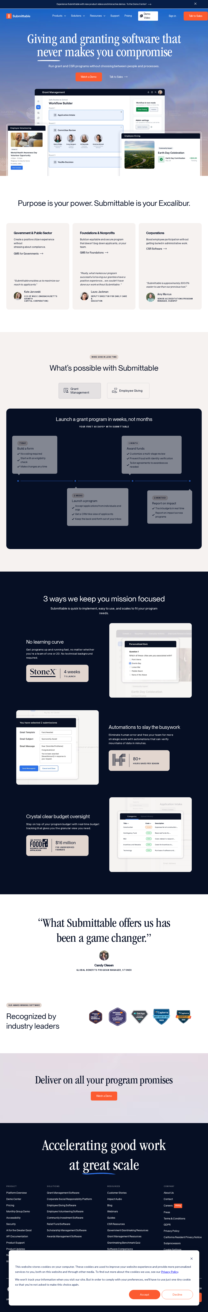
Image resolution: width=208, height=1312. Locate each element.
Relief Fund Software (58, 1224)
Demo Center (13, 1199)
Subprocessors (172, 1243)
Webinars (112, 1211)
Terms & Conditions (174, 1218)
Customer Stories (117, 1192)
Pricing (128, 15)
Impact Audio (114, 1199)
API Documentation (17, 1236)
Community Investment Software (65, 1217)
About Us (169, 1192)
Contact (168, 1199)
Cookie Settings (172, 1249)
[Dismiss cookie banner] (191, 1259)
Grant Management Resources (124, 1236)
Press (167, 1212)
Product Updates (15, 1249)
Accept (144, 1294)
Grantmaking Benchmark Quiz (123, 1242)
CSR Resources (116, 1224)
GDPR (167, 1224)
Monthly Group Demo (18, 1211)
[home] (18, 16)
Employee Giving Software (61, 1205)
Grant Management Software (63, 1192)
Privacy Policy (169, 1271)
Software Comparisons (120, 1249)
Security (11, 1224)
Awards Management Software (64, 1236)
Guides (111, 1217)
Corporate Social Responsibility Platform (69, 1199)
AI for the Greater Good (18, 1230)
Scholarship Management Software (67, 1230)
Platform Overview (16, 1192)
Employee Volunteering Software (65, 1211)
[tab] (79, 391)
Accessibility (13, 1217)
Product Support (15, 1242)
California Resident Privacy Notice (183, 1237)
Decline (177, 1294)
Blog (109, 1205)
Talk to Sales (195, 15)
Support (114, 15)
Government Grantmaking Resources (127, 1230)
